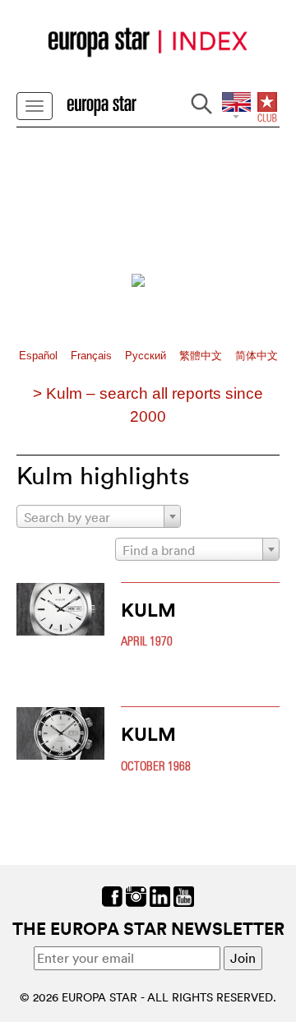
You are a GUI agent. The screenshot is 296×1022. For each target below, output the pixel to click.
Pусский (147, 355)
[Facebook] (112, 894)
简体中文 (256, 355)
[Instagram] (136, 894)
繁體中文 (202, 355)
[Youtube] (183, 894)
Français (93, 355)
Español (40, 355)
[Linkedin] (160, 894)
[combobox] (98, 516)
